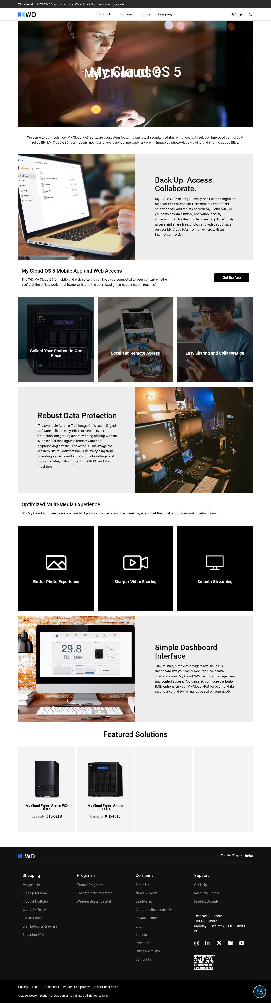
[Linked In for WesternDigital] (207, 943)
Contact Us (144, 959)
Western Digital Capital (94, 901)
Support (145, 14)
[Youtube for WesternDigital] (241, 943)
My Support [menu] (238, 14)
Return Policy (32, 918)
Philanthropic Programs (94, 893)
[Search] (251, 14)
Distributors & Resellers (39, 926)
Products (105, 14)
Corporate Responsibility (154, 910)
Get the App (232, 278)
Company (165, 14)
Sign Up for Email (35, 893)
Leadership (144, 901)
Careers (141, 935)
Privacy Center (146, 918)
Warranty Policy (34, 910)
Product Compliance (76, 987)
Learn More (118, 4)
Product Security (206, 901)
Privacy (23, 987)
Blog (139, 926)
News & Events (147, 893)
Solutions (126, 14)
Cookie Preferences (105, 987)
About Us (142, 885)
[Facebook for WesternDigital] (230, 943)
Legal (35, 987)
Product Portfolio (35, 901)
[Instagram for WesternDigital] (196, 943)
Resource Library (206, 893)
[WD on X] (219, 943)
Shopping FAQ (33, 935)
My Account (31, 885)
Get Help (200, 885)
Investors (142, 943)
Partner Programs (90, 885)
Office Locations (148, 951)
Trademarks (51, 987)
